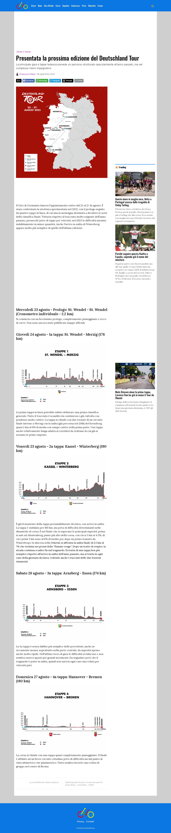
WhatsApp (43, 81)
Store (33, 5)
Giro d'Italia (49, 5)
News (40, 5)
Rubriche (92, 5)
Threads (69, 81)
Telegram (56, 81)
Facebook (29, 81)
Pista (84, 5)
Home (19, 51)
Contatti (90, 821)
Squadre (65, 5)
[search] (152, 6)
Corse (58, 5)
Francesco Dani (27, 74)
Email (80, 81)
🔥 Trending (120, 167)
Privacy (80, 821)
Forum (100, 5)
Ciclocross (75, 5)
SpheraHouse (90, 828)
